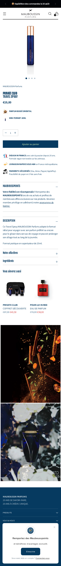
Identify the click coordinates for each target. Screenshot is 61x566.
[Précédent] (5, 4)
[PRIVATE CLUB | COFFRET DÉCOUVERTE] (15, 288)
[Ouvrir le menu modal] (4, 13)
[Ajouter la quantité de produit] (6, 133)
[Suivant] (55, 4)
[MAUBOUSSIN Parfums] (30, 13)
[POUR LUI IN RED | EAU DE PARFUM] (42, 288)
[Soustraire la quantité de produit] (15, 133)
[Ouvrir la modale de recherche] (50, 13)
